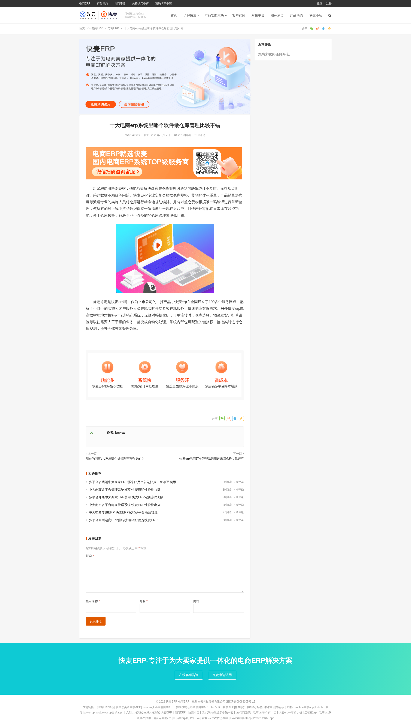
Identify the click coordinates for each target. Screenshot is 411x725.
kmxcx (136, 135)
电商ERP (85, 3)
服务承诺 (277, 15)
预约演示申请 (163, 3)
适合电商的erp (162, 718)
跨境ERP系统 (105, 707)
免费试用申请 (140, 3)
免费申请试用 (222, 675)
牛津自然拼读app (274, 707)
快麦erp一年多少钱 (290, 712)
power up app (91, 712)
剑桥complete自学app (300, 707)
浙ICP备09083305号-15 (240, 701)
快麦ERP (166, 712)
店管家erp (310, 712)
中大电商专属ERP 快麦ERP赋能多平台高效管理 (123, 512)
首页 (174, 15)
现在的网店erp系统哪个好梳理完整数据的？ (115, 458)
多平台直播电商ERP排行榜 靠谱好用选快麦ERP (123, 520)
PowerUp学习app (241, 718)
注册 (329, 3)
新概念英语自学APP (128, 707)
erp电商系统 (243, 712)
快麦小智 (315, 15)
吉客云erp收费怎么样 (215, 718)
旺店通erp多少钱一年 (186, 718)
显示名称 (93, 601)
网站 (196, 601)
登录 (319, 3)
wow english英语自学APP (158, 707)
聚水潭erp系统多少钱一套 (217, 712)
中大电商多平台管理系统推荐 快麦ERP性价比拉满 (125, 489)
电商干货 (120, 3)
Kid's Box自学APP (222, 707)
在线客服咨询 (188, 675)
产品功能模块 (214, 15)
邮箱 (143, 601)
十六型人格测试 (133, 712)
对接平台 (258, 15)
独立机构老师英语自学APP (193, 707)
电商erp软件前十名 (264, 712)
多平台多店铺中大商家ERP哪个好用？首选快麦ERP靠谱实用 (132, 482)
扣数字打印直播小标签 (249, 707)
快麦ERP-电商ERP (91, 28)
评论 (90, 556)
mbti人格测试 (151, 712)
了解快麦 (189, 15)
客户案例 (238, 15)
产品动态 (102, 3)
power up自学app (111, 712)
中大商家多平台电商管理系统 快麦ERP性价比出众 (125, 505)
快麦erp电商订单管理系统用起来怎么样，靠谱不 (211, 458)
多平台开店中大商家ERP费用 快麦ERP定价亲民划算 (126, 497)
